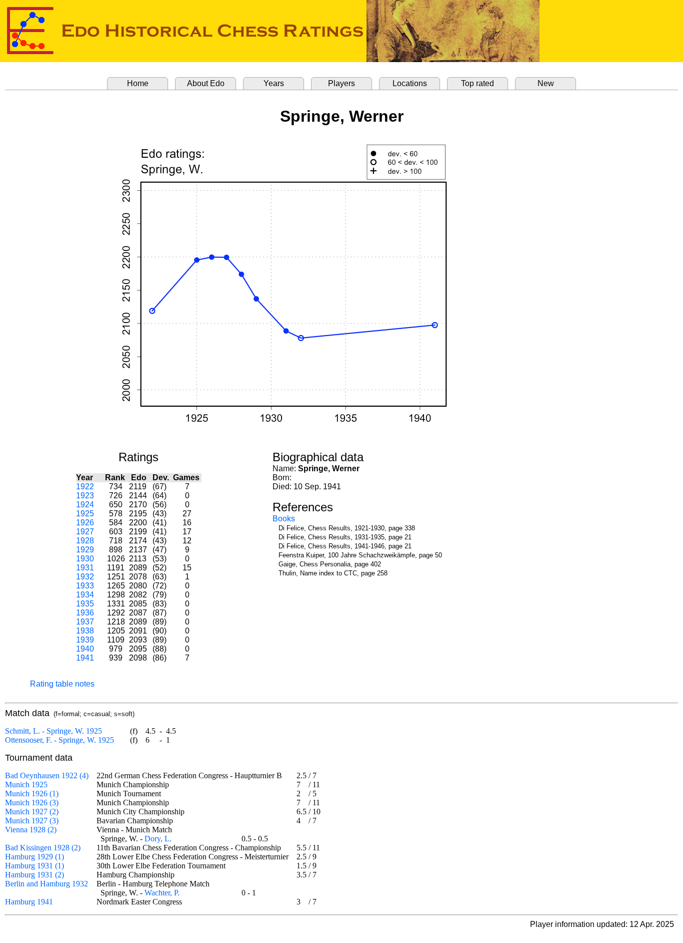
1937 (85, 621)
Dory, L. (158, 838)
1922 (85, 486)
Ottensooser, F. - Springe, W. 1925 (59, 740)
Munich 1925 (26, 784)
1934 (85, 594)
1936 (85, 612)
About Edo (205, 83)
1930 (85, 558)
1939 (85, 640)
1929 (85, 549)
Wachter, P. (162, 892)
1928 (85, 540)
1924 (85, 504)
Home (137, 83)
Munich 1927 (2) (31, 811)
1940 (85, 649)
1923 (85, 495)
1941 (85, 658)
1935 (85, 603)
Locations (409, 83)
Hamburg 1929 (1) (34, 856)
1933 (85, 585)
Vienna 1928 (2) (30, 829)
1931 (85, 567)
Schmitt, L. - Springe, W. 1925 (53, 731)
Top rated (477, 83)
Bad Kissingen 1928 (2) (42, 847)
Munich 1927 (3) (31, 820)
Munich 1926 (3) (31, 802)
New (546, 83)
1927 (85, 531)
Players (341, 83)
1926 (85, 522)
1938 (85, 630)
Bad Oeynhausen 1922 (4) (46, 775)
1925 (85, 513)
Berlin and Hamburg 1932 (46, 883)
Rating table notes (62, 684)
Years (274, 83)
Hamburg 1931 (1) (34, 865)
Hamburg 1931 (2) (34, 874)
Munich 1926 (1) (31, 793)
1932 (85, 576)
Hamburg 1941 (29, 901)
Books (283, 518)
